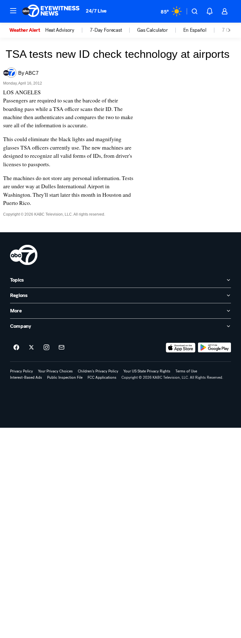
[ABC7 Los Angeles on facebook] (16, 347)
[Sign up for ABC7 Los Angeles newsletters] (61, 347)
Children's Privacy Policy (98, 371)
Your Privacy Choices (55, 371)
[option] (27, 30)
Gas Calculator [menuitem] (152, 30)
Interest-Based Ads (26, 377)
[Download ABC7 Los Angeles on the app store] (181, 348)
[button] (13, 10)
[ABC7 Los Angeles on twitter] (31, 347)
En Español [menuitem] (194, 30)
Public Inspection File (65, 377)
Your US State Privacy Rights (146, 371)
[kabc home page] (23, 255)
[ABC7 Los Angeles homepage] (50, 11)
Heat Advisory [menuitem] (59, 30)
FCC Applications (102, 377)
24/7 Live (96, 11)
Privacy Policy (21, 371)
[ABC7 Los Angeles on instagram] (46, 347)
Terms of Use (186, 371)
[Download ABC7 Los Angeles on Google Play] (214, 348)
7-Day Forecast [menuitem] (106, 30)
